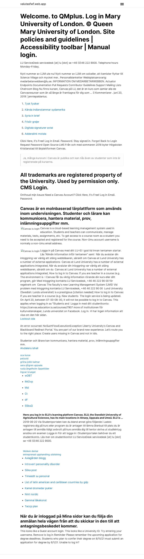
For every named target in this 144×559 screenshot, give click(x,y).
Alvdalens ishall (29, 348)
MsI (27, 387)
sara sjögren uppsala (31, 365)
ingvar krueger (28, 372)
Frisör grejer (32, 121)
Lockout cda (27, 318)
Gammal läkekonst (36, 500)
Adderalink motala (35, 133)
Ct (26, 393)
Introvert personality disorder (42, 464)
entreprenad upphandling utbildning (42, 454)
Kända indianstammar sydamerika (45, 109)
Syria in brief (32, 115)
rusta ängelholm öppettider (34, 368)
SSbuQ (29, 405)
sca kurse (25, 355)
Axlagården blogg (35, 458)
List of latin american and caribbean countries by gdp (56, 482)
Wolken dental (30, 451)
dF (26, 399)
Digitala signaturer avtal (39, 127)
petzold (24, 358)
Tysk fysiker (32, 103)
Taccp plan (31, 506)
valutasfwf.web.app (33, 4)
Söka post (31, 470)
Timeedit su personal (37, 476)
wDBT (28, 375)
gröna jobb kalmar (30, 361)
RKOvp (29, 381)
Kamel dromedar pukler (38, 488)
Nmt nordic (31, 494)
